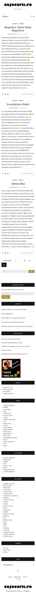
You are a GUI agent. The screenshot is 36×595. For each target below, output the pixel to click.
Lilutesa (5, 552)
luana (2, 313)
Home (10, 577)
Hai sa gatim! (7, 391)
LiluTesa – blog (7, 465)
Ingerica (5, 504)
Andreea (3, 309)
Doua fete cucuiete (8, 500)
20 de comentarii (23, 34)
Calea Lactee (6, 489)
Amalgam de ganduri (9, 405)
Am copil (5, 548)
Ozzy (4, 518)
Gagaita (5, 417)
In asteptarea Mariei (18, 104)
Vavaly (5, 445)
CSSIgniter (26, 591)
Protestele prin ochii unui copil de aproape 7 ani (14, 354)
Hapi (4, 421)
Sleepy (5, 524)
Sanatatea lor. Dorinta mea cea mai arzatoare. (20, 326)
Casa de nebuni (7, 491)
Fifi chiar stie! (7, 413)
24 (24, 260)
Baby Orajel (6, 550)
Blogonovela (6, 487)
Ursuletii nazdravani (8, 534)
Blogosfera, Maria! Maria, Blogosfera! (18, 29)
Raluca (5, 439)
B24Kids (5, 407)
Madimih (5, 512)
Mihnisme (6, 516)
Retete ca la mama (8, 393)
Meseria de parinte (8, 514)
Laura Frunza (6, 510)
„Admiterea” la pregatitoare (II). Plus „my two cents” (15, 346)
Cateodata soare (8, 493)
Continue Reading (27, 94)
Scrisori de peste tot (9, 441)
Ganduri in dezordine (9, 419)
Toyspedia (6, 530)
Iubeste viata (7, 423)
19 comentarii (23, 108)
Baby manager (7, 485)
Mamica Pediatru (8, 429)
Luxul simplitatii (7, 427)
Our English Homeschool (10, 437)
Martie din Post (7, 433)
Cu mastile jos (7, 409)
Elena (4, 411)
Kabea (5, 508)
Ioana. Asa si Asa (8, 506)
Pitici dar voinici (7, 520)
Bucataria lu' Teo (8, 387)
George (3, 326)
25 (29, 260)
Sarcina (21, 23)
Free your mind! (7, 415)
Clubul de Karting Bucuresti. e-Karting (11, 342)
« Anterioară (7, 260)
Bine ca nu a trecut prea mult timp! (17, 309)
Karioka (5, 425)
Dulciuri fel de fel (8, 389)
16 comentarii (23, 187)
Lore (2, 322)
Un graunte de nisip (8, 469)
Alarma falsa (18, 183)
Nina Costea (6, 435)
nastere (14, 23)
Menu (6, 16)
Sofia (4, 443)
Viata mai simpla (8, 536)
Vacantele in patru (6, 350)
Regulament (9, 313)
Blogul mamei (7, 459)
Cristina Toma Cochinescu (10, 495)
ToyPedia (6, 528)
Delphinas (6, 497)
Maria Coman (7, 431)
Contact (24, 577)
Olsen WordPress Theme (13, 591)
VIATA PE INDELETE (9, 471)
